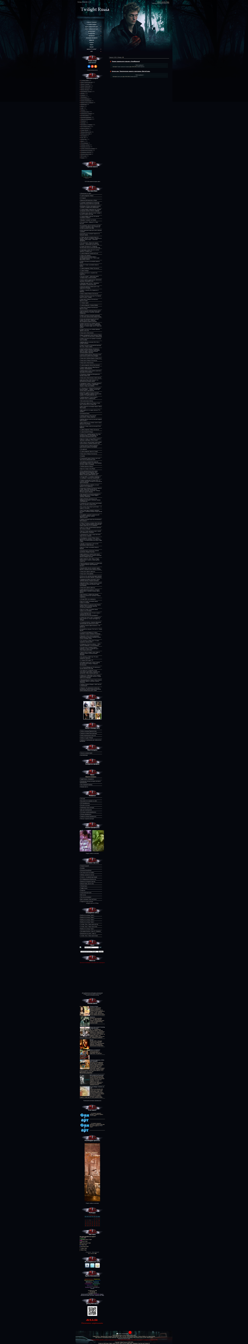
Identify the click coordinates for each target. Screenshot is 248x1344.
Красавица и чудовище (86, 124)
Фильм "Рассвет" (85, 89)
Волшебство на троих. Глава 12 (88, 933)
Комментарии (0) (134, 76)
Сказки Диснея (84, 130)
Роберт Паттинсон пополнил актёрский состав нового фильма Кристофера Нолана (90, 316)
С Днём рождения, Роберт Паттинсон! (90, 429)
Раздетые (83, 890)
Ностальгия (84, 135)
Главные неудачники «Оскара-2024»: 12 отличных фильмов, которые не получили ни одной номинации (91, 481)
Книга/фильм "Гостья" (86, 91)
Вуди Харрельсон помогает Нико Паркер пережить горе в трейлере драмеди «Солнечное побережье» (90, 606)
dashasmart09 (84, 1294)
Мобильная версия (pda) (124, 1338)
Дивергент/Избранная (86, 119)
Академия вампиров (86, 117)
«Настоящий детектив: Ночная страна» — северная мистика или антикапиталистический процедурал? (90, 614)
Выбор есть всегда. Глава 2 (87, 922)
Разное (82, 157)
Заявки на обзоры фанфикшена (88, 816)
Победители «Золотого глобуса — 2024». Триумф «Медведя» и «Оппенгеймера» (90, 645)
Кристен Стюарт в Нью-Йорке (88, 468)
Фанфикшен (84, 97)
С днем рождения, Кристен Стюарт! (89, 451)
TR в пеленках (84, 143)
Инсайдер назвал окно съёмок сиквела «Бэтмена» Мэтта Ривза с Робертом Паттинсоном (90, 663)
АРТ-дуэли (83, 155)
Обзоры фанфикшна (86, 100)
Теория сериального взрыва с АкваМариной (126, 61)
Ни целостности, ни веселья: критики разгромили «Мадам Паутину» (89, 551)
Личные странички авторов (87, 818)
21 (92, 1223)
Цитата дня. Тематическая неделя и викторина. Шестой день (131, 71)
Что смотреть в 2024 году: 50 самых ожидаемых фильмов (89, 657)
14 (92, 1222)
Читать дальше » (140, 65)
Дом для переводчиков (86, 809)
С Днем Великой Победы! (87, 431)
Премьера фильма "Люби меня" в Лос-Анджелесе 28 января (90, 287)
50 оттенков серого (85, 126)
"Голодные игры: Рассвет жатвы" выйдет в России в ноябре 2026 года (90, 213)
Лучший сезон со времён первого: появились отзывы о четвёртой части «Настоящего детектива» (89, 648)
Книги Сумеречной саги (87, 82)
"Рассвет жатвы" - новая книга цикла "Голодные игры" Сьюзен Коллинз (89, 277)
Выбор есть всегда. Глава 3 (87, 919)
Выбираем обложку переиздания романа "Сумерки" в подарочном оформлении (90, 206)
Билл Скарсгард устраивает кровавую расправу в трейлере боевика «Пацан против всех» (91, 511)
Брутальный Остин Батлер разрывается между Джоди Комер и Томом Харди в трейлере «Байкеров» (90, 495)
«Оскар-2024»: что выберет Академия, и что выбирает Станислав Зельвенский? (90, 477)
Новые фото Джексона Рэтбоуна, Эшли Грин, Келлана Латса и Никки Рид (90, 403)
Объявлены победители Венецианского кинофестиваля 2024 (90, 375)
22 (94, 1223)
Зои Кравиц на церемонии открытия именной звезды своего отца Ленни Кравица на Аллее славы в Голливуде (91, 463)
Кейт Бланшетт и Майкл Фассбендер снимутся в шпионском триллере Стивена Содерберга (90, 595)
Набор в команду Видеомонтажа (88, 731)
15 (94, 1222)
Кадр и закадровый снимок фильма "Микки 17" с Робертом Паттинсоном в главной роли (91, 336)
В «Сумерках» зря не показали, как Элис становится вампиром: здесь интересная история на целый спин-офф (90, 227)
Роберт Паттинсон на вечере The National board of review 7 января (90, 296)
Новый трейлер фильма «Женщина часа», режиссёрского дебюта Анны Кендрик (90, 355)
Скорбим (83, 456)
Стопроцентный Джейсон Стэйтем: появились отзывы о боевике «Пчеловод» (90, 633)
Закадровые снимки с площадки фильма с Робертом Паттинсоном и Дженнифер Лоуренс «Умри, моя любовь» (91, 384)
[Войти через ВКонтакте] (89, 66)
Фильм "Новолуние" (86, 85)
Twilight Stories (84, 888)
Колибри (83, 868)
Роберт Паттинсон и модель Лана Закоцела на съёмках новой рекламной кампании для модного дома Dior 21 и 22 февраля (91, 524)
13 (90, 1222)
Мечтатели (83, 894)
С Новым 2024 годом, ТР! (87, 660)
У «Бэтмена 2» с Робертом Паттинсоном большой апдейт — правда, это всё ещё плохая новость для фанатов (90, 389)
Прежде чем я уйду (85, 133)
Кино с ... (83, 141)
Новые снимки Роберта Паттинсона (89, 293)
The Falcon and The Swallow (87, 872)
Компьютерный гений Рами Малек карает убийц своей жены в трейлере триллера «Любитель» (90, 312)
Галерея (83, 95)
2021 (115, 57)
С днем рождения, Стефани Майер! (89, 305)
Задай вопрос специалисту (87, 779)
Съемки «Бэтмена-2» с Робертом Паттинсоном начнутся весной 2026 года (90, 247)
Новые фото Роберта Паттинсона (89, 360)
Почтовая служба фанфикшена (88, 812)
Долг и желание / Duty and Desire (89, 899)
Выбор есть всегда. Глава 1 (87, 928)
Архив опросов (95, 1252)
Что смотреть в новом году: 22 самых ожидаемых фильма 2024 (89, 641)
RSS (168, 3)
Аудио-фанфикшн (85, 98)
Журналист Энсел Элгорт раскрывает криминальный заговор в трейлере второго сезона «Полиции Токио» (90, 637)
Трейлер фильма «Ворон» (87, 466)
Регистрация (160, 3)
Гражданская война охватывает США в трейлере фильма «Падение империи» (90, 580)
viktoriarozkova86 (85, 1295)
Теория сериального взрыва (88, 148)
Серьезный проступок (86, 892)
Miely (103, 1295)
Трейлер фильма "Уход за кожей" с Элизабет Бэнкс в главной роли (89, 398)
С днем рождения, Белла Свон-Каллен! (90, 365)
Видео (82, 106)
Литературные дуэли (86, 154)
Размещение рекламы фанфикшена (92, 1100)
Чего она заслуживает (86, 897)
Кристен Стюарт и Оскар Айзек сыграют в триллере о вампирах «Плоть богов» (90, 439)
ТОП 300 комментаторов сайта (92, 181)
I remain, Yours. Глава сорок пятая (88, 926)
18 (85, 1223)
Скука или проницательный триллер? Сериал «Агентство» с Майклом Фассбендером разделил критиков (89, 320)
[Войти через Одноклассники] (95, 66)
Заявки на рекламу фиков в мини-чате (92, 994)
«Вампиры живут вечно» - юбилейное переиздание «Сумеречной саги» (89, 284)
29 (94, 1225)
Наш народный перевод (86, 784)
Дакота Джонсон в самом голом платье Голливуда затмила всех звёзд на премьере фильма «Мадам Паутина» (90, 555)
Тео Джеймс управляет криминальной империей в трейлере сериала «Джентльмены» (89, 516)
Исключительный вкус (86, 870)
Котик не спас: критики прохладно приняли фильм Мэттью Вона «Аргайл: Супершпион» (91, 576)
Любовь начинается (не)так (87, 874)
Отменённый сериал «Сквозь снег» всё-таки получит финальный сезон (90, 459)
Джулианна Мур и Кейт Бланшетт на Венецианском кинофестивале (89, 380)
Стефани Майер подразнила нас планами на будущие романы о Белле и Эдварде (90, 210)
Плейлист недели (85, 144)
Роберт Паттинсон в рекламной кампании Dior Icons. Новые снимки (90, 346)
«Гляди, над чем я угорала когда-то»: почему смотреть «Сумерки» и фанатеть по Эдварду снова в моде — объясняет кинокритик (91, 239)
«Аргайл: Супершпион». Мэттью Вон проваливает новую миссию (89, 544)
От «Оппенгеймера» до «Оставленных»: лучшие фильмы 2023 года (90, 668)
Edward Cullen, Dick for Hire (87, 883)
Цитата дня (83, 139)
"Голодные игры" (85, 111)
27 (90, 1225)
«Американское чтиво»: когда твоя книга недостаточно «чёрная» (90, 535)
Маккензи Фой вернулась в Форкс (89, 200)
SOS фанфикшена (85, 803)
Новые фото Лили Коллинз (87, 332)
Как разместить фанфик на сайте (89, 800)
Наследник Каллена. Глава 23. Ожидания (90, 931)
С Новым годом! (85, 302)
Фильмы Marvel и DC (86, 132)
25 (85, 1225)
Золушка (83, 122)
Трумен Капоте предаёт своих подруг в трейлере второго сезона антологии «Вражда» (90, 653)
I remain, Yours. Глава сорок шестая (89, 924)
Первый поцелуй (85, 865)
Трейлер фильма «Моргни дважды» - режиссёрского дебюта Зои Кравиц (89, 446)
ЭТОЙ (91, 1115)
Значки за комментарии (86, 753)
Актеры (82, 93)
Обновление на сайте (86, 193)
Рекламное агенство (86, 152)
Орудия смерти (85, 115)
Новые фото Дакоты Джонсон (88, 571)
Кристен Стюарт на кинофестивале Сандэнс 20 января (89, 602)
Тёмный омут (84, 886)
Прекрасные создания (86, 113)
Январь (119, 57)
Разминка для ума (85, 146)
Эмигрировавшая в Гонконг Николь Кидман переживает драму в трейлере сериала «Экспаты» (91, 681)
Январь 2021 (92, 1215)
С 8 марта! (83, 198)
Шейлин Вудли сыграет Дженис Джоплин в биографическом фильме (90, 371)
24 (99, 1223)
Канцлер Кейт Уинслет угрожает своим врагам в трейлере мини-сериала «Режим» (90, 568)
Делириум (83, 120)
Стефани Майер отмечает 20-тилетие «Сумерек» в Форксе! (89, 217)
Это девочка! (84, 449)
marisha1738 (98, 1295)
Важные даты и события (87, 102)
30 (96, 1225)
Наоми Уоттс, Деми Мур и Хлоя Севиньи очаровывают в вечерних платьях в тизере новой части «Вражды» (90, 676)
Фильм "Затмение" (85, 87)
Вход (165, 3)
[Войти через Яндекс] (92, 66)
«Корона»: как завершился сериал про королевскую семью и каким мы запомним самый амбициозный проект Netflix (90, 689)
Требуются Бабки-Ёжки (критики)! (89, 733)
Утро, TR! (83, 137)
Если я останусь (85, 128)
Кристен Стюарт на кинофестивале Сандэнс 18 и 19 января (89, 610)
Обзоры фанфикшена (86, 814)
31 (99, 1225)
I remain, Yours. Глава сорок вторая (89, 935)
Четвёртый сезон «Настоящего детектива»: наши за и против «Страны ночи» (91, 504)
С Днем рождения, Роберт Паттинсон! (90, 268)
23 (96, 1223)
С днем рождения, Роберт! (87, 195)
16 (96, 1222)
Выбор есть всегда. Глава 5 (87, 915)
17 (99, 1222)
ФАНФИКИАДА (84, 755)
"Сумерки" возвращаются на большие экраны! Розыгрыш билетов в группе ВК (89, 203)
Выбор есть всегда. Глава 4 (87, 917)
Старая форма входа (92, 70)
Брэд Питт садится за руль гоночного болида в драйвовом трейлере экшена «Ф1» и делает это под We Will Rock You (90, 394)
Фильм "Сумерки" (85, 84)
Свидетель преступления (87, 901)
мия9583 (90, 1294)
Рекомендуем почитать (86, 150)
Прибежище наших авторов (87, 807)
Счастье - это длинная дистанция (89, 877)
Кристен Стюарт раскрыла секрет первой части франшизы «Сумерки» (90, 531)
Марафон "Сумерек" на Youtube (88, 219)
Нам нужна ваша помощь (87, 400)
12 (87, 1222)
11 (85, 1222)
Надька (101, 1294)
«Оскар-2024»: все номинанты (88, 599)
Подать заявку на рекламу (92, 853)
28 (92, 1225)
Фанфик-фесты (84, 786)
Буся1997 (92, 1295)
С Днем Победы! (85, 270)
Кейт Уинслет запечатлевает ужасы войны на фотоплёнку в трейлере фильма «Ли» (91, 443)
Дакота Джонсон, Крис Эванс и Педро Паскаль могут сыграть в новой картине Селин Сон (89, 560)
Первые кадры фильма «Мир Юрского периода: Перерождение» (89, 368)
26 (87, 1225)
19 (87, 1223)
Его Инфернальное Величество (88, 879)
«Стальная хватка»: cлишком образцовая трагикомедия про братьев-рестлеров (90, 623)
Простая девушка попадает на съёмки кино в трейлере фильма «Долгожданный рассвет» (91, 564)
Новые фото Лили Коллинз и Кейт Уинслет (91, 377)
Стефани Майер (85, 80)
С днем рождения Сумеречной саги (89, 253)
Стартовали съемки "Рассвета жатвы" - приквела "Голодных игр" (90, 250)
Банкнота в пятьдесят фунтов (88, 881)
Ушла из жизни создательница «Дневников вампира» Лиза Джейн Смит (91, 280)
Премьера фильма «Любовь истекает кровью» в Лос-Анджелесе (89, 485)
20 (90, 1223)
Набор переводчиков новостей (88, 735)
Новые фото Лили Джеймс (87, 573)
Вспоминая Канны (85, 413)
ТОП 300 (83, 798)
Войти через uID (92, 62)
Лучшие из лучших (85, 805)
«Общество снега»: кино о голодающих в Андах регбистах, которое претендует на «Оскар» (90, 618)
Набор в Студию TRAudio (87, 737)
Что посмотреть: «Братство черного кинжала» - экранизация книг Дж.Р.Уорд (89, 243)
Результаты (88, 1252)
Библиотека (84, 104)
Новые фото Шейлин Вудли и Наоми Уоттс (91, 358)
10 (99, 1220)
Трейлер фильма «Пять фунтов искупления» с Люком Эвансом (88, 416)
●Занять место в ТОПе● (92, 903)
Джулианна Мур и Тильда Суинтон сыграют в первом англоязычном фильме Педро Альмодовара (91, 584)
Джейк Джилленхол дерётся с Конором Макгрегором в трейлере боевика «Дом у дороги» (90, 591)
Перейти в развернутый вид (92, 995)
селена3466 (96, 1294)
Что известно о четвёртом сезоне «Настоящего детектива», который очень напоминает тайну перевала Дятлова (90, 672)
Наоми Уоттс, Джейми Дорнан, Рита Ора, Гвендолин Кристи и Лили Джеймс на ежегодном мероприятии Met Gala (90, 435)
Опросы (83, 109)
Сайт (82, 108)
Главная (154, 3)
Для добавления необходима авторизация (92, 993)
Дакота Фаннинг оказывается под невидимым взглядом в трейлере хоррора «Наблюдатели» (90, 500)
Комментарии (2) (140, 66)
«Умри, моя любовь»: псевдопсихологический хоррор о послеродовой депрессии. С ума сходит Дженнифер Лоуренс (89, 257)
